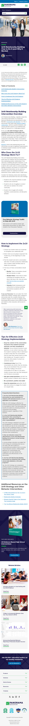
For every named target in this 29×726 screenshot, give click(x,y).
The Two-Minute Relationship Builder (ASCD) (16, 504)
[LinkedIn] (13, 697)
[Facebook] (19, 697)
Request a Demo (23, 1)
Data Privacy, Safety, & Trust (14, 720)
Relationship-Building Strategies (12, 497)
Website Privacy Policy (14, 723)
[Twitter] (10, 697)
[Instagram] (16, 697)
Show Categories (6, 10)
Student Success (10, 79)
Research (3, 144)
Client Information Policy (14, 722)
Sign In (16, 1)
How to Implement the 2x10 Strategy (12, 96)
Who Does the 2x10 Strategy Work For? (13, 93)
